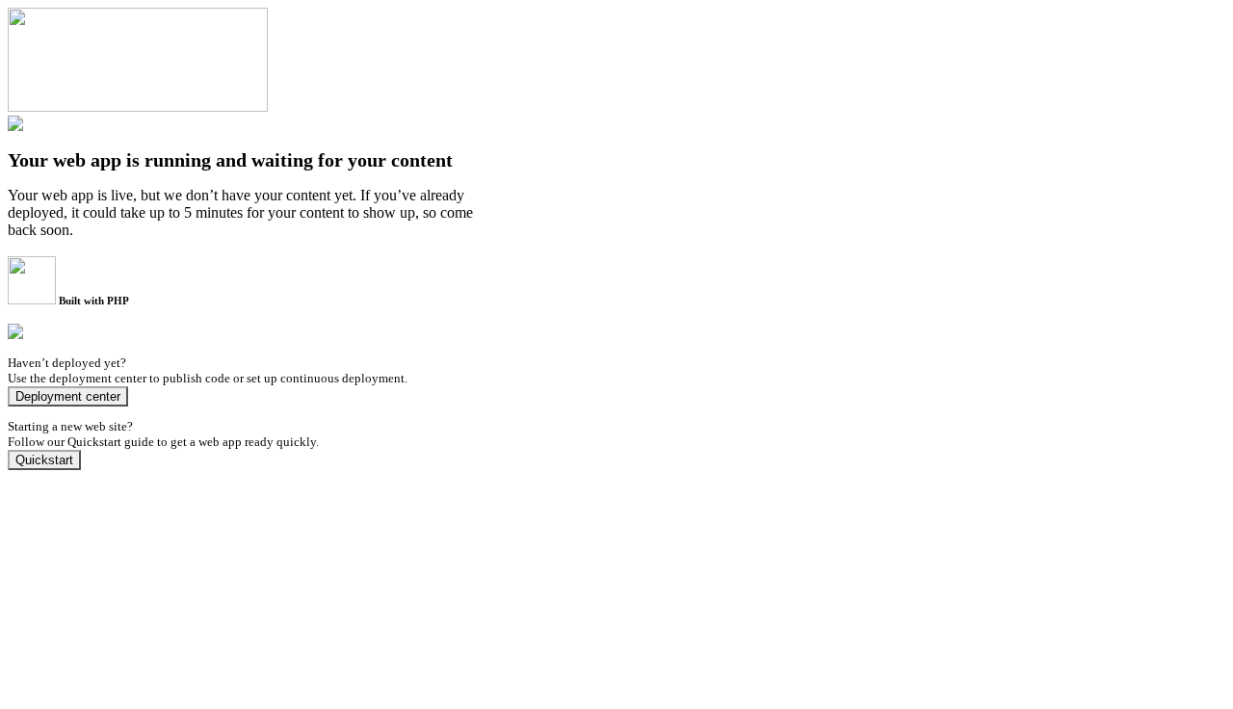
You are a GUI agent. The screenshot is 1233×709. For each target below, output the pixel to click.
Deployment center (67, 396)
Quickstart (44, 460)
